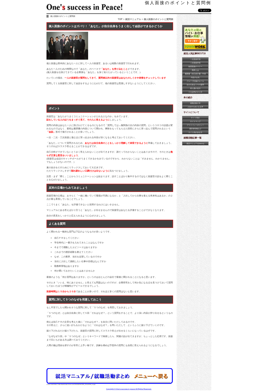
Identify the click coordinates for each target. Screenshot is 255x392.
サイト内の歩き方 (195, 132)
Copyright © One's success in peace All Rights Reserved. (129, 389)
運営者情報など (195, 129)
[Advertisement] (109, 95)
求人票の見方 (195, 88)
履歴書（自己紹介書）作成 (195, 74)
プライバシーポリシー (195, 125)
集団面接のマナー (195, 66)
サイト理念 (195, 118)
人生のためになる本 (195, 107)
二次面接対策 (195, 63)
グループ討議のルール (195, 81)
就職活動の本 (195, 103)
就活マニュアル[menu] (195, 143)
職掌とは (195, 70)
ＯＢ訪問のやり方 (195, 92)
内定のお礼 (195, 77)
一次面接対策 (195, 59)
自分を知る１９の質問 (195, 85)
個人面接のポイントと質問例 (178, 2)
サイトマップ (195, 121)
